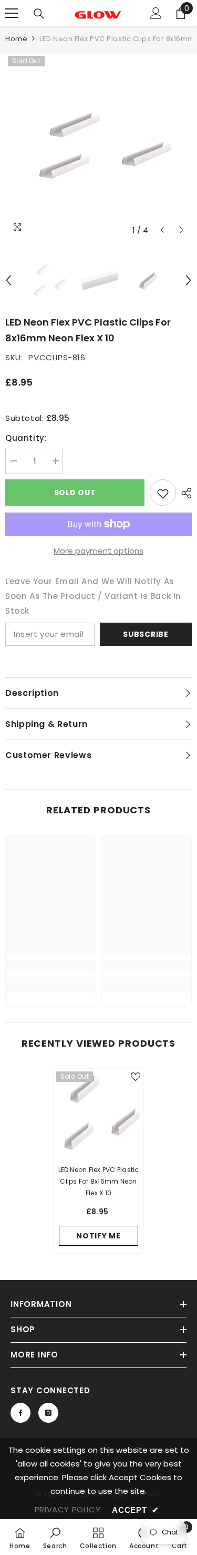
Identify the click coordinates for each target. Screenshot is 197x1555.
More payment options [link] (98, 550)
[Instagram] (48, 1413)
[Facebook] (20, 1413)
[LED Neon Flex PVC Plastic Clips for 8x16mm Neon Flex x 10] (98, 1114)
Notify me (98, 1236)
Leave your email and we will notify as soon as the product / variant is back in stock (93, 596)
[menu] (11, 13)
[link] (51, 966)
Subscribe (145, 634)
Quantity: (26, 438)
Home (16, 39)
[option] (98, 146)
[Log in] (156, 13)
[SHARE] (184, 493)
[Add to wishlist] (163, 492)
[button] (162, 230)
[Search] (39, 13)
